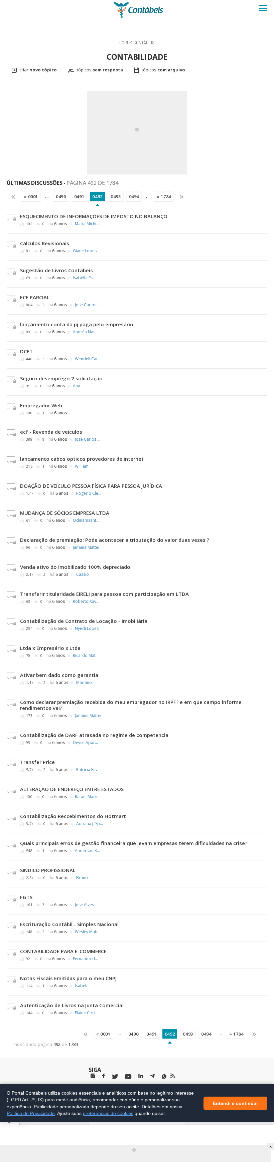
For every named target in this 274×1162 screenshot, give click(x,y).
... (47, 196)
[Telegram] (152, 1077)
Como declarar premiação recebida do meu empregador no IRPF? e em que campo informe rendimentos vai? (131, 705)
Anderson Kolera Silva (88, 850)
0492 (97, 196)
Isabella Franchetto (86, 278)
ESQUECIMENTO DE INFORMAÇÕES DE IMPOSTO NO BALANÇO (93, 216)
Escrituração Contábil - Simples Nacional (69, 924)
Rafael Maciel (87, 796)
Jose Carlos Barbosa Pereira (88, 305)
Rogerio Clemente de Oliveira (89, 493)
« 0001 (31, 196)
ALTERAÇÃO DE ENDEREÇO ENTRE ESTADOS (72, 789)
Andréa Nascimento (86, 332)
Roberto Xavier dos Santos (86, 601)
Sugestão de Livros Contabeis (56, 270)
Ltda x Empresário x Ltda (50, 648)
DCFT (26, 351)
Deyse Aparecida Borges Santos (86, 742)
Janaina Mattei (86, 547)
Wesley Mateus (88, 931)
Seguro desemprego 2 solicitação (61, 378)
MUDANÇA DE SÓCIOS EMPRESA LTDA (64, 512)
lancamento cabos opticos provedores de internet (82, 458)
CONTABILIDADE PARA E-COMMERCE (63, 951)
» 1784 (164, 196)
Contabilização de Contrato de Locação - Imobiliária (83, 621)
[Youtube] (128, 1077)
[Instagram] (93, 1076)
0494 (134, 196)
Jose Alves (84, 904)
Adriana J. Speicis (89, 823)
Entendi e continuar (235, 1103)
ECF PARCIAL (34, 297)
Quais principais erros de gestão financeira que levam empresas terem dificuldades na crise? (133, 843)
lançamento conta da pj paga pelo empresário (76, 324)
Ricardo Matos (86, 655)
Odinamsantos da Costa (86, 520)
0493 (116, 196)
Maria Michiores (88, 224)
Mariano (84, 682)
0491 (79, 196)
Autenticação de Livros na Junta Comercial (72, 1005)
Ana (76, 386)
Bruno (82, 877)
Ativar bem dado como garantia (59, 675)
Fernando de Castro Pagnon (86, 958)
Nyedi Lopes (87, 628)
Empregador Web (41, 405)
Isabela (82, 986)
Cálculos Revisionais (44, 243)
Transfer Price (37, 762)
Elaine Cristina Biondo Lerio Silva (88, 1013)
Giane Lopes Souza (86, 251)
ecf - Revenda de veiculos (51, 431)
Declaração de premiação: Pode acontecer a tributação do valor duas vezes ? (114, 539)
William (82, 466)
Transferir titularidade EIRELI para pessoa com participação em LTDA (104, 594)
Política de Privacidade (31, 1113)
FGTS (26, 897)
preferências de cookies (108, 1113)
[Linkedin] (140, 1076)
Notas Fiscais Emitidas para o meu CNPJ (68, 978)
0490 (61, 196)
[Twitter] (115, 1077)
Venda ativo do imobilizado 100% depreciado (75, 566)
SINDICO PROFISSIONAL (48, 870)
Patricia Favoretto (89, 769)
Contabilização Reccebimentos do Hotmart (73, 816)
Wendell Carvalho (88, 359)
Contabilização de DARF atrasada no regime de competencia (94, 735)
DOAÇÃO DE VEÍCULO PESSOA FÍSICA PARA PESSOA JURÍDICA (91, 485)
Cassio (82, 574)
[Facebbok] (103, 1076)
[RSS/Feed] (172, 1076)
